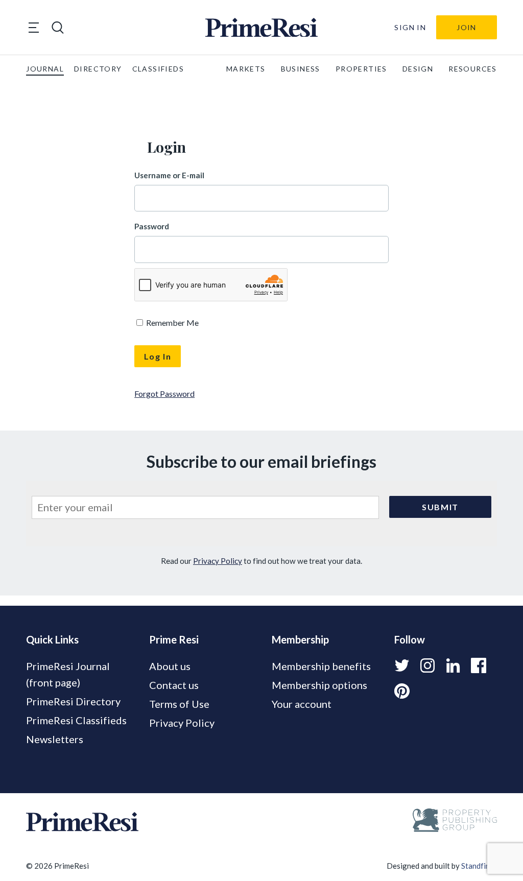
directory (98, 68)
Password (151, 226)
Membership (300, 639)
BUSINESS (300, 68)
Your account (301, 704)
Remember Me (172, 322)
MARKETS (246, 68)
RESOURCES (472, 68)
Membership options (319, 685)
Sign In (410, 27)
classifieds (158, 68)
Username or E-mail (169, 175)
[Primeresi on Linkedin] (453, 665)
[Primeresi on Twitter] (402, 665)
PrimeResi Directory (73, 701)
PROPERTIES (361, 68)
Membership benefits (321, 666)
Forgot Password (164, 393)
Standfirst (478, 865)
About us (170, 666)
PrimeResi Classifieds (76, 720)
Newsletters (54, 739)
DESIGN (417, 68)
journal (45, 68)
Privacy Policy (217, 560)
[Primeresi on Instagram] (427, 665)
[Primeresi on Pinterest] (402, 691)
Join (467, 27)
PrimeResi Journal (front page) (68, 674)
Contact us (174, 685)
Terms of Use (179, 704)
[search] (58, 27)
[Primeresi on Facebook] (478, 665)
